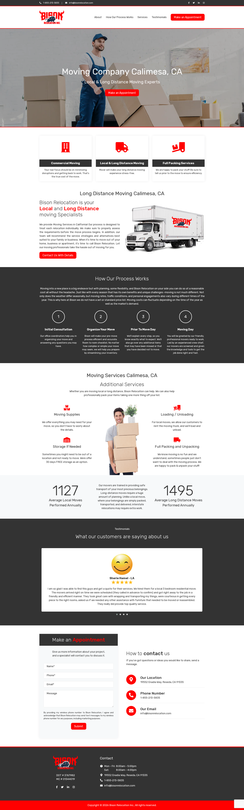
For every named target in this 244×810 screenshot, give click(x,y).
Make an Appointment (187, 17)
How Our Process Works (119, 17)
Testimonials (159, 17)
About (98, 17)
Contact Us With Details (58, 255)
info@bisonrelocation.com (81, 3)
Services (142, 17)
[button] (117, 614)
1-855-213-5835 (51, 3)
